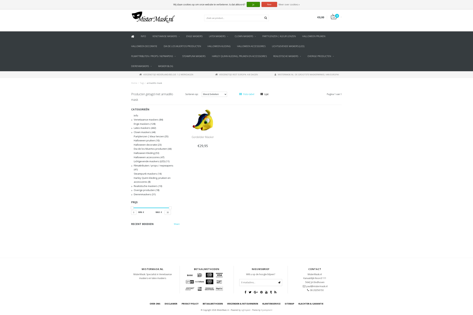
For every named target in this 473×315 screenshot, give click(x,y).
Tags (142, 83)
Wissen (177, 224)
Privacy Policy (190, 303)
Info (143, 36)
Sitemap (289, 303)
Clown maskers (244, 36)
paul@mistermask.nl (317, 286)
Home (134, 83)
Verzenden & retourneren (242, 303)
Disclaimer (171, 303)
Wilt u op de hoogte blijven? (260, 274)
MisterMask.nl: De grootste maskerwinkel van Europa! (308, 74)
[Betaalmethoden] (190, 275)
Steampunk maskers (193, 56)
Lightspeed (245, 310)
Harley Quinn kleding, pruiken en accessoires (239, 56)
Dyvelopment (266, 310)
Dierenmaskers (140, 66)
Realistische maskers (285, 56)
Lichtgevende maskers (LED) (288, 46)
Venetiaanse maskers (164, 36)
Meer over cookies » (289, 4)
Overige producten (319, 56)
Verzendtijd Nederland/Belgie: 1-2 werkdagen (168, 74)
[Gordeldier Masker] (203, 120)
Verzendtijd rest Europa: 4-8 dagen (238, 74)
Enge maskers (194, 36)
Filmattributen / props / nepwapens (152, 56)
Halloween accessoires (251, 46)
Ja (253, 4)
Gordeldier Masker (203, 137)
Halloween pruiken (313, 36)
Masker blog (165, 66)
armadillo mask (154, 83)
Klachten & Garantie (310, 303)
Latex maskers (217, 36)
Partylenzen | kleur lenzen (279, 36)
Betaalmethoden (213, 303)
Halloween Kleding (219, 46)
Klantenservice (271, 303)
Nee (269, 4)
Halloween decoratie (144, 46)
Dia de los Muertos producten (182, 46)
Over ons (155, 303)
